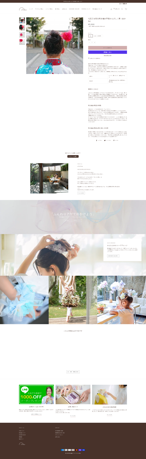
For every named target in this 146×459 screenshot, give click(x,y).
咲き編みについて (97, 9)
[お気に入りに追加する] (34, 337)
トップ (31, 9)
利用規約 (20, 436)
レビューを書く (73, 156)
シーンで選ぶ (49, 9)
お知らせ (64, 9)
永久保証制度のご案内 (59, 430)
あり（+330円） (98, 35)
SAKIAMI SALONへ (113, 255)
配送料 (93, 26)
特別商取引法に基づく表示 (60, 432)
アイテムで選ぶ (39, 9)
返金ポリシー (21, 438)
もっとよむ (73, 415)
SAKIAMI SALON (74, 9)
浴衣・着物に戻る (74, 371)
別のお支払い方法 (107, 55)
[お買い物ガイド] (73, 394)
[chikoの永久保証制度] (109, 394)
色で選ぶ (57, 9)
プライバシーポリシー (59, 434)
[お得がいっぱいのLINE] (36, 394)
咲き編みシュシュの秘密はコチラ (73, 220)
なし (91, 35)
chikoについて (86, 9)
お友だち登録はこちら (36, 414)
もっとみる (81, 193)
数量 (89, 39)
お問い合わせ (57, 436)
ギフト (90, 33)
